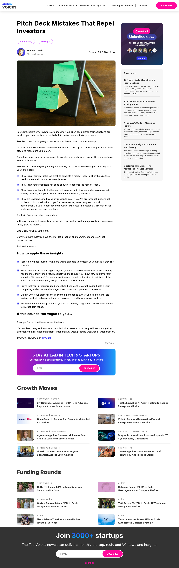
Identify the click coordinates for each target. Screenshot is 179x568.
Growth (84, 5)
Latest (51, 5)
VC (104, 5)
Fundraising (26, 41)
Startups (96, 5)
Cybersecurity (138, 431)
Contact (142, 5)
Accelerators (66, 5)
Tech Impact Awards (121, 5)
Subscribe (89, 368)
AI (77, 5)
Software (43, 399)
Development (58, 431)
